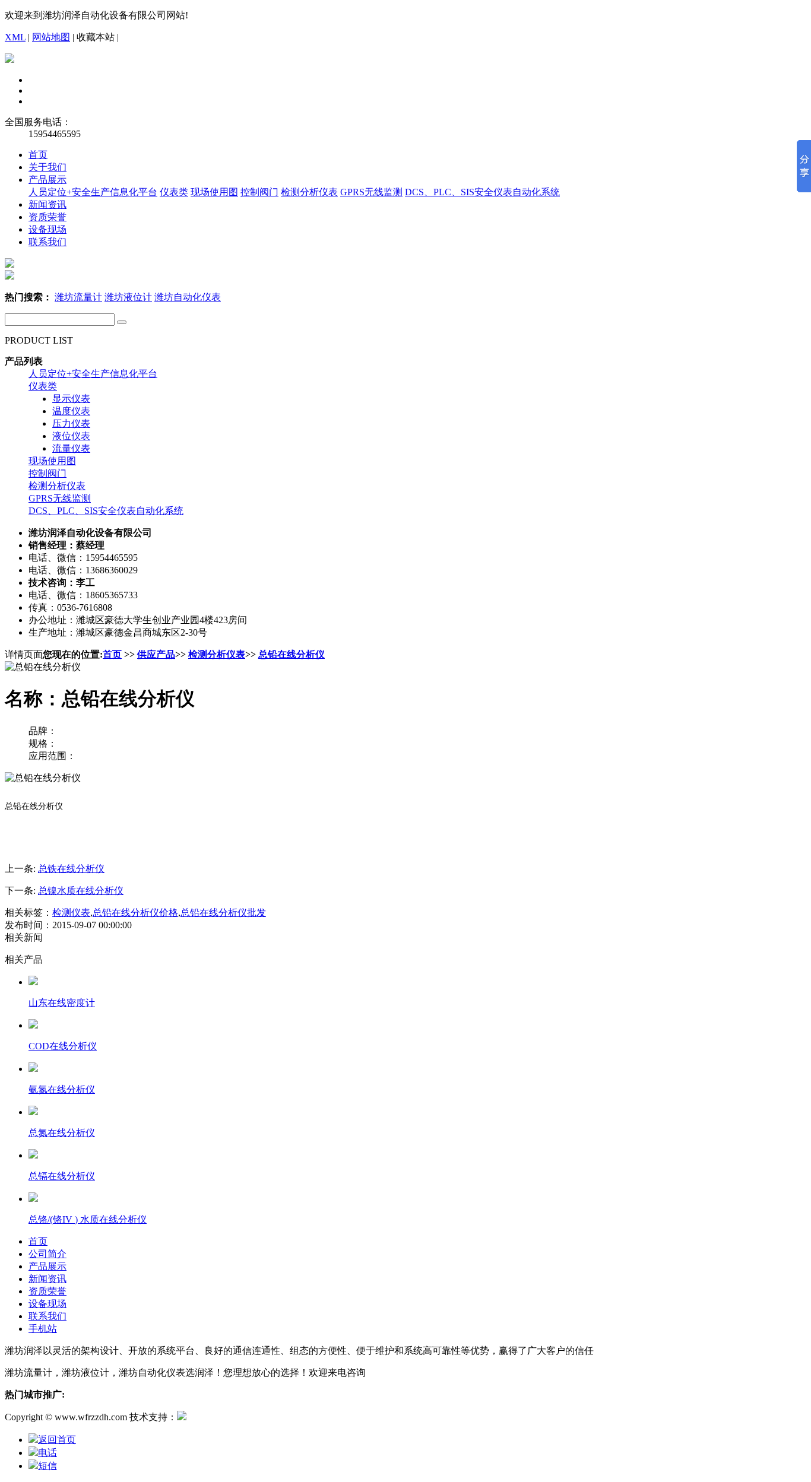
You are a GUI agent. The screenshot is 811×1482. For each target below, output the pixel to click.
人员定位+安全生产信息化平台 (92, 192)
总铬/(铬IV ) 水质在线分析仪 (87, 1219)
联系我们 (47, 242)
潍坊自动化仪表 (187, 297)
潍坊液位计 (128, 297)
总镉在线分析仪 (61, 1176)
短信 (47, 1466)
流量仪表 (71, 448)
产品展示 (47, 179)
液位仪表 (71, 436)
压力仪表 (71, 423)
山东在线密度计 (61, 1003)
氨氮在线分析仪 (61, 1089)
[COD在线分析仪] (33, 1025)
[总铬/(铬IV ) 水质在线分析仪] (33, 1199)
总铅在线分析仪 (291, 654)
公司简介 (47, 1254)
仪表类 (174, 192)
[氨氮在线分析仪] (33, 1069)
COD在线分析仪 (62, 1046)
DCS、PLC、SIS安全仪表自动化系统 (482, 192)
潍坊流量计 (78, 297)
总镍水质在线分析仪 (80, 891)
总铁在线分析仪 (71, 869)
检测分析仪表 (309, 192)
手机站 (42, 1329)
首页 (37, 155)
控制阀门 (259, 192)
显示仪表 (71, 398)
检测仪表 (71, 912)
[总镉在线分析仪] (33, 1155)
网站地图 (51, 37)
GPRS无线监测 (371, 192)
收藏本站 (96, 37)
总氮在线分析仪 (61, 1133)
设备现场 (47, 229)
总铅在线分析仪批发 (223, 912)
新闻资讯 (47, 204)
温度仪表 (71, 411)
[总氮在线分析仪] (33, 1112)
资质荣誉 (47, 217)
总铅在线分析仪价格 (135, 912)
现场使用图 (214, 192)
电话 (47, 1453)
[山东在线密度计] (33, 982)
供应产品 (156, 654)
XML (15, 37)
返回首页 (57, 1440)
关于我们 (47, 167)
